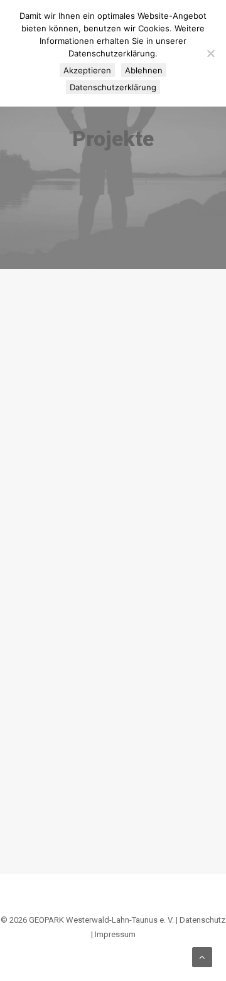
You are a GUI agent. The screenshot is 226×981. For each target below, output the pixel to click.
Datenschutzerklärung (113, 87)
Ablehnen (144, 70)
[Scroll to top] (202, 956)
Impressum (115, 934)
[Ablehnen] (210, 53)
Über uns (156, 344)
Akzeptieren (87, 70)
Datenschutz (202, 920)
